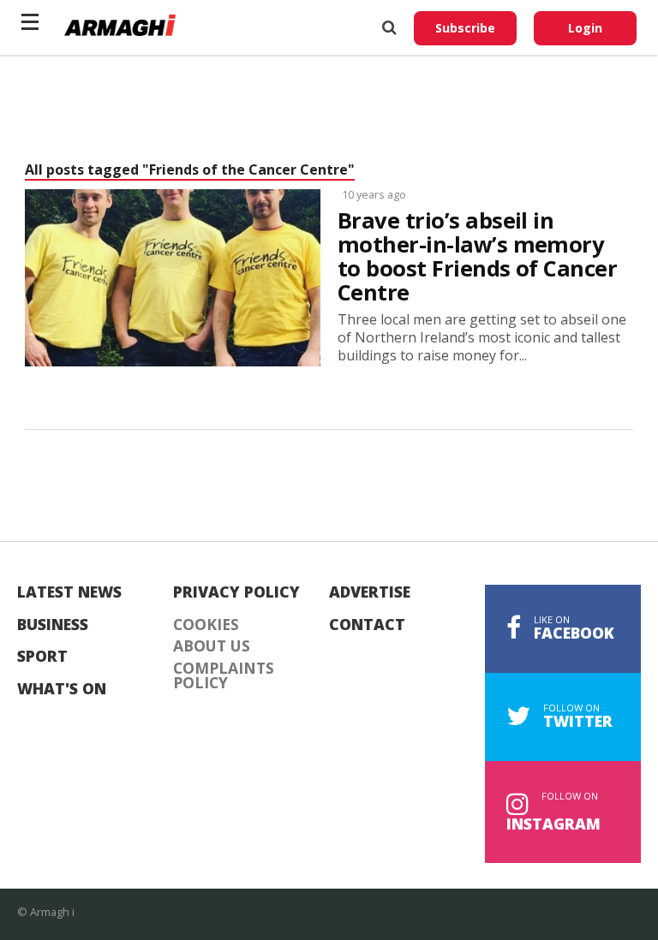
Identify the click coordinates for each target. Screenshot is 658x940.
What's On (61, 689)
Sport (42, 656)
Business (52, 625)
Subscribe (465, 28)
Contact (367, 625)
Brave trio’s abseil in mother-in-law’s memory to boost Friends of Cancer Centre (478, 257)
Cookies (206, 625)
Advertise (369, 592)
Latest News (69, 592)
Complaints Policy (223, 676)
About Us (211, 646)
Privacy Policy (236, 592)
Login (585, 28)
